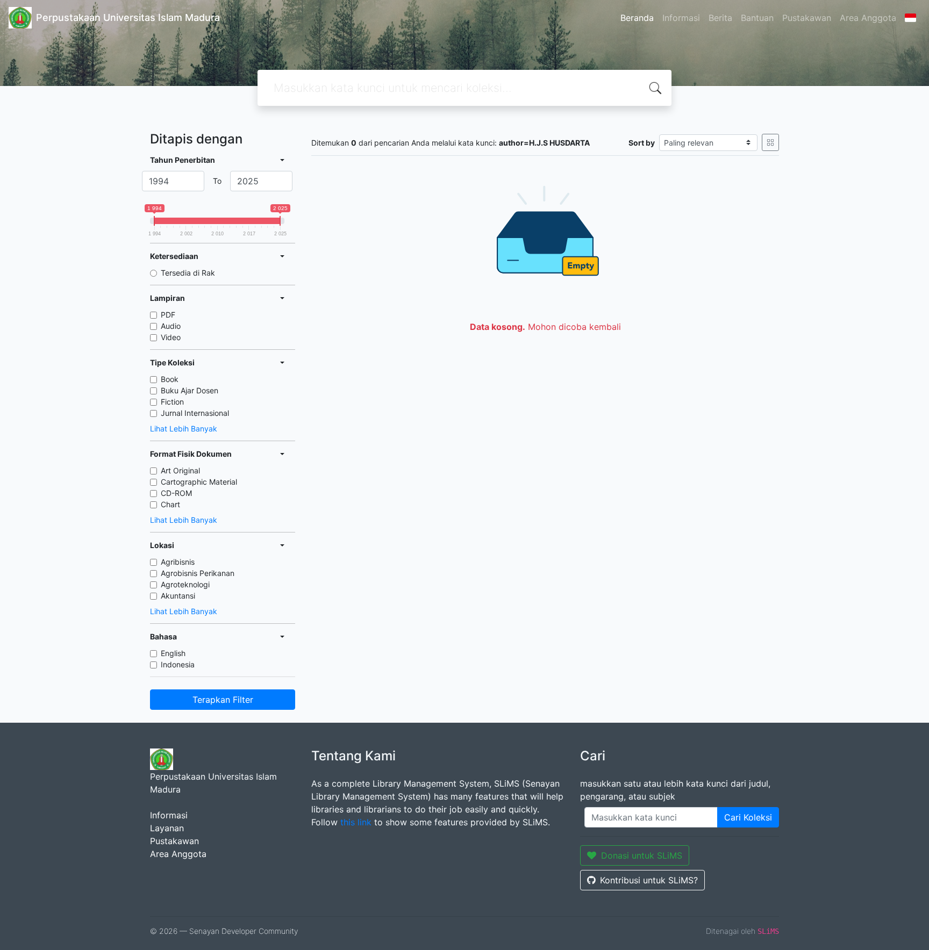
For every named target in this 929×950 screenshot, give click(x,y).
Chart (170, 504)
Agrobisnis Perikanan (197, 573)
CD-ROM (176, 493)
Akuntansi (178, 595)
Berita (720, 17)
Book (169, 379)
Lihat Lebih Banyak (183, 428)
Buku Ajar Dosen (189, 390)
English (173, 653)
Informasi (681, 17)
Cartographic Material (199, 481)
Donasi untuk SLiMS (641, 855)
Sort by (641, 142)
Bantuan (757, 17)
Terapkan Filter (222, 699)
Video (171, 337)
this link (355, 822)
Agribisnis (178, 561)
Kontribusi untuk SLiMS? (649, 880)
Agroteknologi (185, 584)
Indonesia (178, 664)
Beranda (637, 17)
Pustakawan (806, 17)
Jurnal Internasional (195, 413)
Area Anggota (868, 17)
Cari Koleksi (748, 817)
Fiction (172, 401)
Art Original (180, 470)
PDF (168, 314)
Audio (171, 325)
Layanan (167, 828)
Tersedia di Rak (188, 272)
